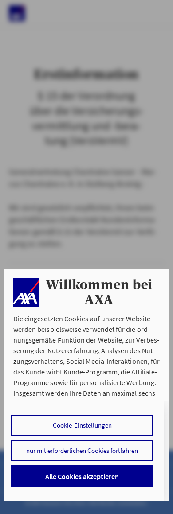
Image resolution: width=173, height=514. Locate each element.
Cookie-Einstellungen (82, 425)
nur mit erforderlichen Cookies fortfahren (82, 450)
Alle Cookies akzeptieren (82, 476)
